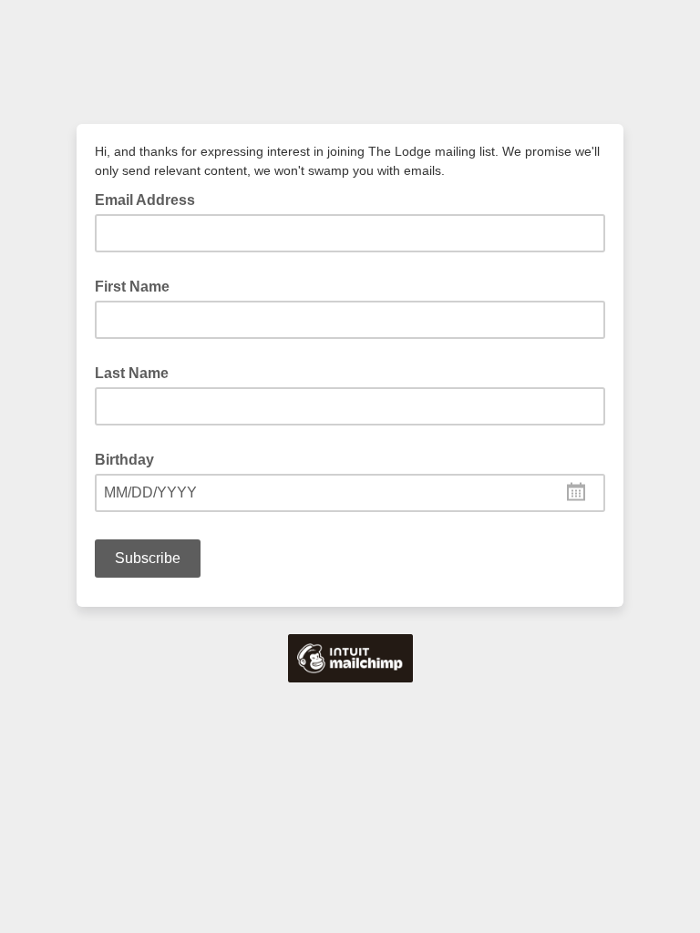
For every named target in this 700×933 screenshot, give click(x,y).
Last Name (132, 373)
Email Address (150, 199)
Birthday (124, 459)
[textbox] (350, 493)
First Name (132, 286)
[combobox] (350, 493)
